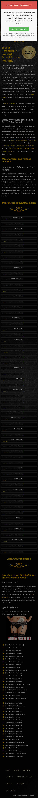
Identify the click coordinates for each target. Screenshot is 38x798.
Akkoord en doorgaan (19, 29)
